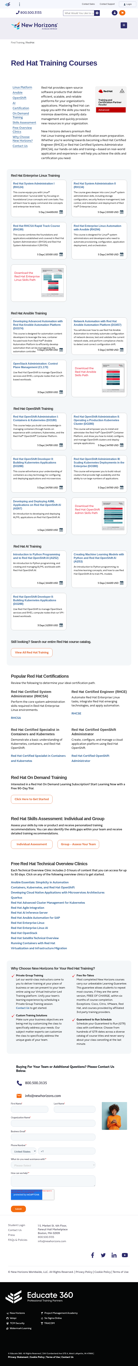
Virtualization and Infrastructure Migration (39, 948)
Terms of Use (121, 1272)
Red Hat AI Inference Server (29, 912)
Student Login (16, 1225)
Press (11, 1235)
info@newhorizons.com (52, 1241)
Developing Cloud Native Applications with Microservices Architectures (58, 892)
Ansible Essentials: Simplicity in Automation (40, 882)
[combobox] (78, 13)
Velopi (12, 1318)
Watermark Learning (20, 1328)
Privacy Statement (18, 1357)
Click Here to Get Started (32, 799)
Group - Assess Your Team (78, 844)
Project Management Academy (61, 1313)
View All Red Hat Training (31, 652)
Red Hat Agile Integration (27, 908)
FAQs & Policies (17, 1240)
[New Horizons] (34, 25)
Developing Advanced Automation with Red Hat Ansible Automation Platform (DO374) (38, 325)
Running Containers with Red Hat (33, 943)
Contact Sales (88, 4)
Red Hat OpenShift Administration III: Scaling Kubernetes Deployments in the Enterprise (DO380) (99, 463)
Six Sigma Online (53, 1318)
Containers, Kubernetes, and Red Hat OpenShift (43, 887)
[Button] (124, 25)
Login (129, 4)
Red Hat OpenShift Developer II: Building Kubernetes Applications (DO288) (34, 463)
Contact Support (107, 4)
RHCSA (16, 718)
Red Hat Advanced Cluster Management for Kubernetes (48, 902)
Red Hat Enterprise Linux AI (29, 928)
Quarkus (16, 897)
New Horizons (17, 1313)
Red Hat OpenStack (24, 933)
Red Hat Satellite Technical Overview (35, 938)
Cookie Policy (102, 1272)
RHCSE (76, 713)
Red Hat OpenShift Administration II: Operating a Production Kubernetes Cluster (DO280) (97, 420)
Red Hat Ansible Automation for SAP (35, 918)
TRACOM (49, 1323)
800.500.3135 (31, 13)
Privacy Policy (84, 1272)
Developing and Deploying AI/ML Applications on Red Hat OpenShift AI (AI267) (37, 505)
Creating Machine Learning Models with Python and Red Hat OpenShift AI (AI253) (99, 558)
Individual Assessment (32, 844)
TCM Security (17, 1323)
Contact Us (15, 1230)
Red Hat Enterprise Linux (27, 923)
